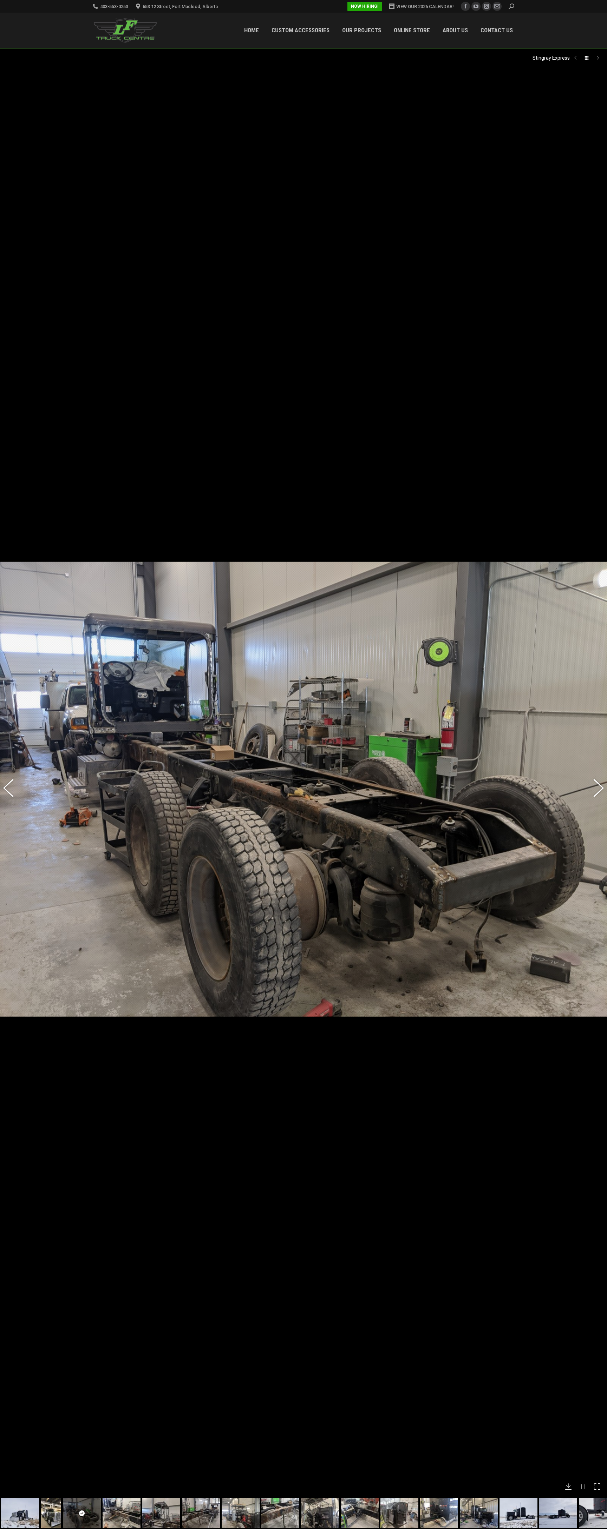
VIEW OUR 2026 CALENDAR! (425, 6)
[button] (12, 789)
